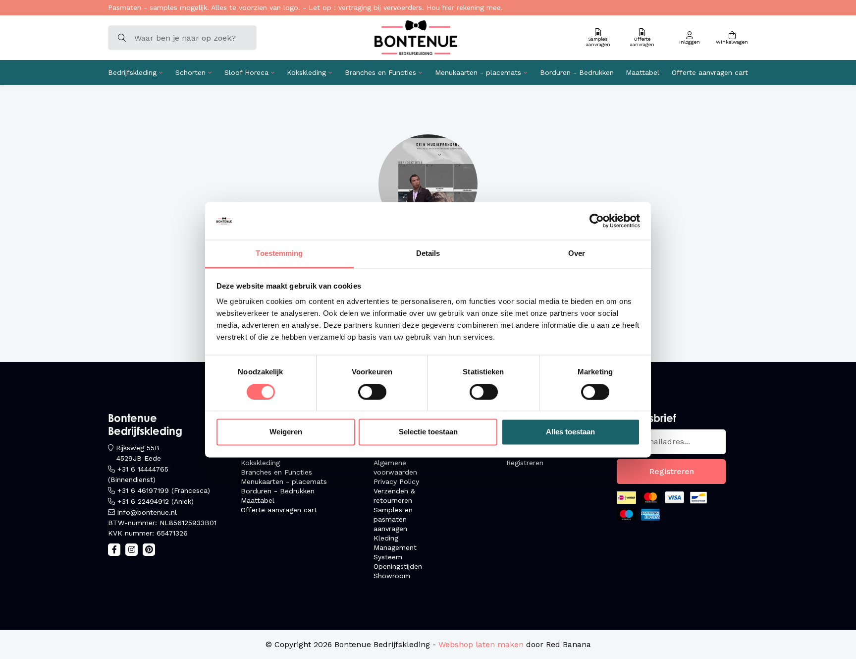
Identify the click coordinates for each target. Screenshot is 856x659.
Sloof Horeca (246, 72)
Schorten (190, 72)
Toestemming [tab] (279, 253)
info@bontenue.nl (147, 512)
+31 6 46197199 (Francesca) (163, 490)
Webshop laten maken (481, 644)
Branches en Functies (380, 72)
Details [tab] (428, 253)
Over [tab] (576, 253)
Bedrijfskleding (132, 72)
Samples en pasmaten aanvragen (393, 519)
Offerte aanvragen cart (710, 72)
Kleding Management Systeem (395, 547)
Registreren (524, 463)
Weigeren (285, 432)
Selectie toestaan (428, 432)
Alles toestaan (570, 432)
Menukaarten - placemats (478, 72)
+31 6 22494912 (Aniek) (155, 501)
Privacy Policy (396, 481)
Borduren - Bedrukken (577, 72)
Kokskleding (306, 72)
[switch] (372, 392)
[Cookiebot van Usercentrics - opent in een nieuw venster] (596, 220)
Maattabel (642, 72)
